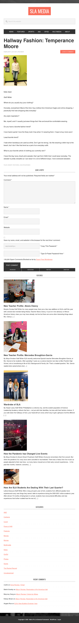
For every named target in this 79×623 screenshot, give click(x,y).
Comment (8, 180)
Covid (6, 522)
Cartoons (7, 517)
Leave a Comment (68, 52)
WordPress (53, 619)
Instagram (30, 269)
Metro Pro (32, 619)
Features (16, 165)
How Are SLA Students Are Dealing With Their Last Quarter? (33, 487)
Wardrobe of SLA (12, 404)
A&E (5, 512)
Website (7, 227)
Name (6, 207)
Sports (6, 564)
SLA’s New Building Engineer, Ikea (25, 603)
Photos (6, 559)
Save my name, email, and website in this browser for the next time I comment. (32, 240)
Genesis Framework (43, 619)
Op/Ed (6, 554)
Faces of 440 (8, 526)
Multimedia (7, 545)
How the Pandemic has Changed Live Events (25, 453)
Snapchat (66, 269)
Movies (6, 536)
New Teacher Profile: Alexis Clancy (21, 305)
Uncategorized (25, 165)
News (6, 550)
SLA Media (39, 11)
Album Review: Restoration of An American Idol (32, 589)
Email (6, 217)
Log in (59, 619)
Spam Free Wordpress (44, 259)
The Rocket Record (10, 568)
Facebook (13, 269)
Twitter (48, 269)
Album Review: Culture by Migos (27, 594)
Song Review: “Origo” (17, 585)
